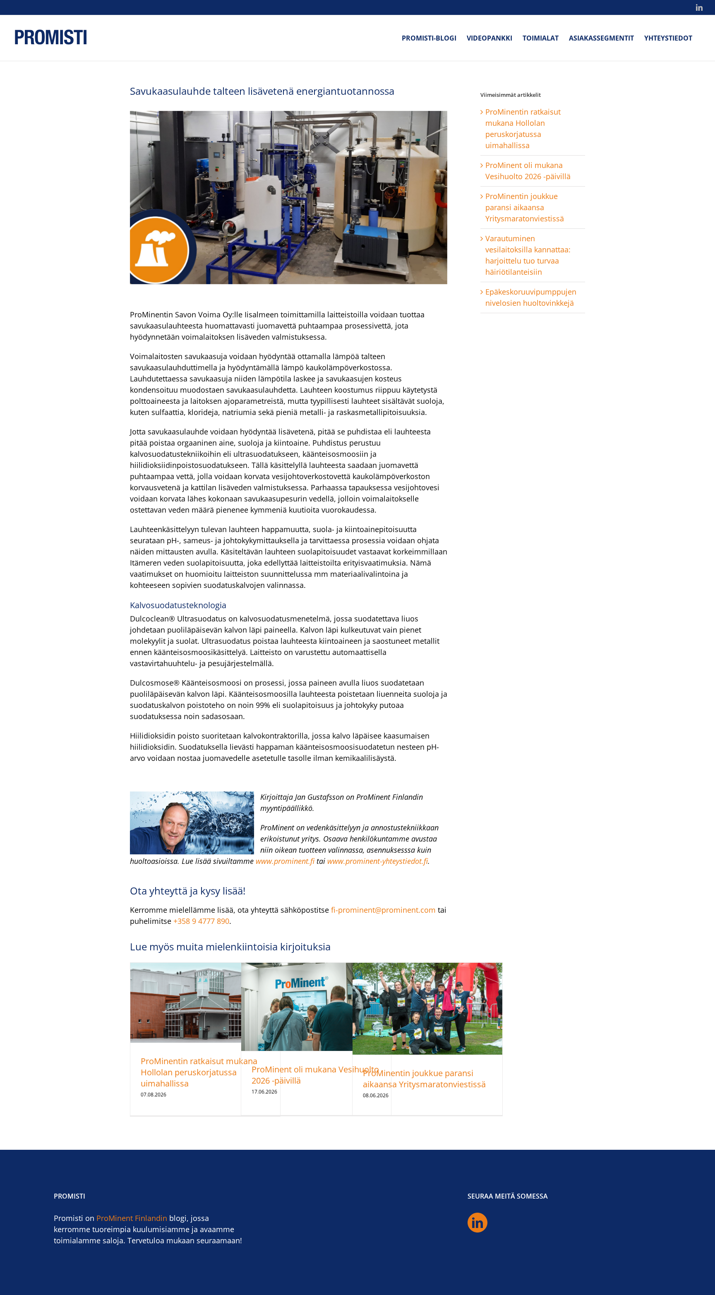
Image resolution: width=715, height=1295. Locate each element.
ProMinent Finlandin (131, 1218)
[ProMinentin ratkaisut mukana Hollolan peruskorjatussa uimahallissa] (205, 1003)
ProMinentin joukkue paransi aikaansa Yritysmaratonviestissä (424, 1078)
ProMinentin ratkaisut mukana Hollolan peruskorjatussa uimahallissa (199, 1072)
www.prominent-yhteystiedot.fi (377, 861)
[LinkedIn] (477, 1223)
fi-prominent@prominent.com (383, 910)
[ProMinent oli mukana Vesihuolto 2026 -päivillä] (316, 1007)
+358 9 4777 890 (201, 921)
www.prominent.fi (285, 861)
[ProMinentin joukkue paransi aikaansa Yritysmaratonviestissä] (427, 1009)
